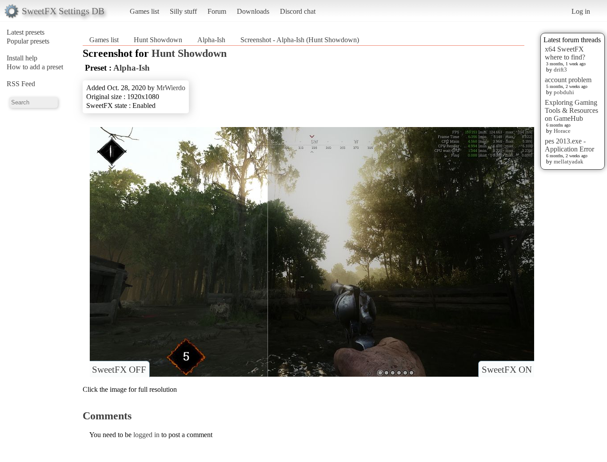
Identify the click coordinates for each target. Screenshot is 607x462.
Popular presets (28, 41)
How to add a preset (35, 67)
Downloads (253, 11)
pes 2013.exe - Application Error (569, 145)
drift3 (560, 69)
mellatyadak (568, 161)
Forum (217, 11)
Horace (562, 130)
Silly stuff (183, 11)
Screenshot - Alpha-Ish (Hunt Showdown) (299, 40)
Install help (22, 58)
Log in (580, 11)
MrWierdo (170, 88)
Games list (144, 11)
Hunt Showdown (158, 40)
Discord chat (297, 11)
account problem (568, 80)
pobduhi (564, 92)
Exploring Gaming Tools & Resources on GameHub (571, 110)
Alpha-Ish (211, 40)
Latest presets (25, 32)
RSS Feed (21, 84)
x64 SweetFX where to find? (565, 53)
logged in (146, 434)
